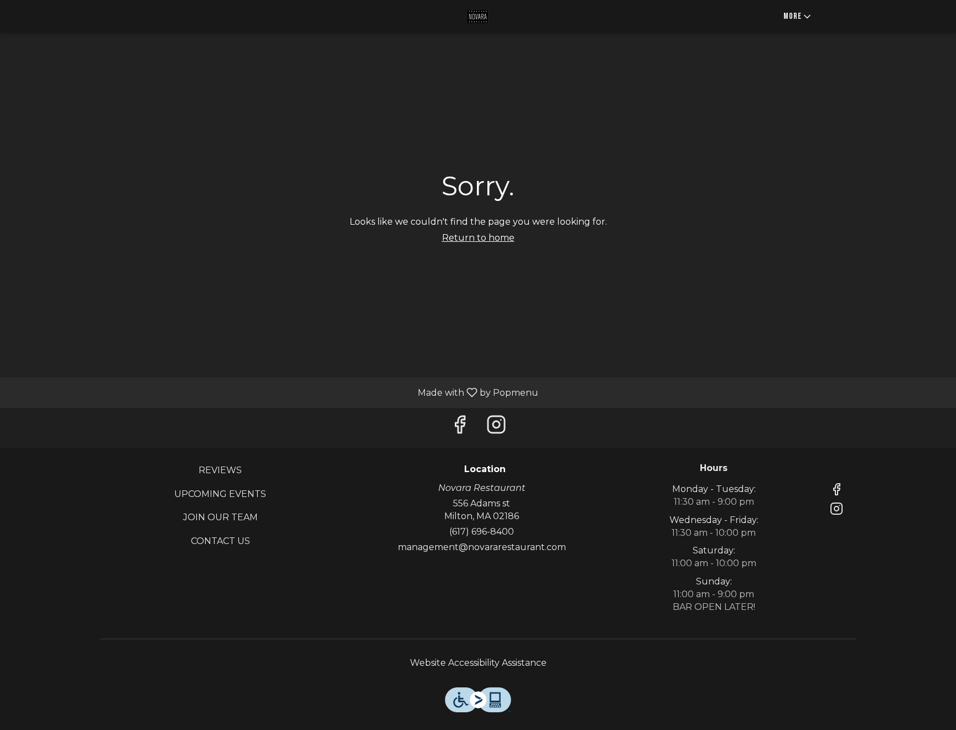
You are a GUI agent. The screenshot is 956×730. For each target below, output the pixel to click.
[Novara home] (478, 16)
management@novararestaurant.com (482, 547)
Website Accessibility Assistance (478, 662)
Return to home (478, 237)
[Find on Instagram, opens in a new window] (496, 427)
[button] (798, 17)
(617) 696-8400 (481, 531)
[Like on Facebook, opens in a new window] (460, 427)
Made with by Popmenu (273, 392)
